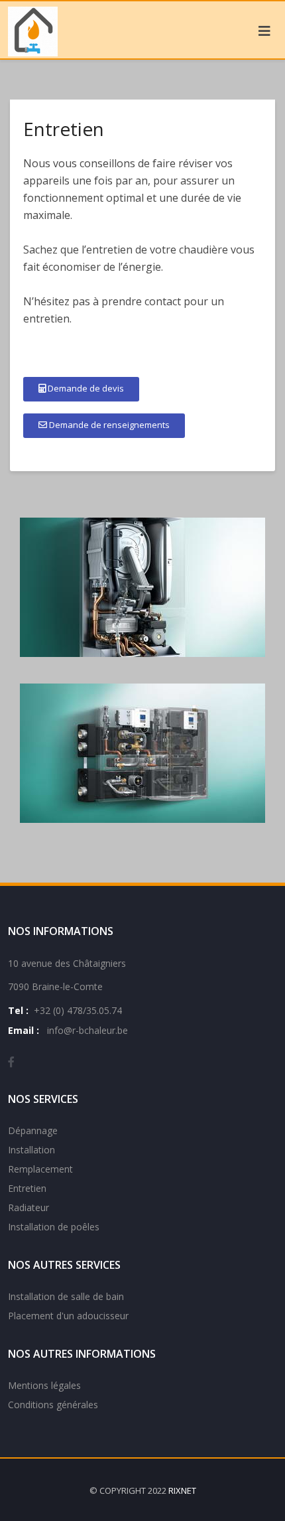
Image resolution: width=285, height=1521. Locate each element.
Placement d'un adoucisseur (68, 1315)
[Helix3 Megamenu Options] (264, 31)
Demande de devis (85, 388)
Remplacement (40, 1169)
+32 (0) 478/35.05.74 (78, 1010)
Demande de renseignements (108, 425)
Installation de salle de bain (66, 1296)
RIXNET (182, 1490)
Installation (31, 1149)
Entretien (27, 1188)
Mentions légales (44, 1385)
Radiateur (28, 1207)
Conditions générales (53, 1404)
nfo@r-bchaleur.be (88, 1030)
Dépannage (33, 1130)
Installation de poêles (53, 1226)
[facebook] (11, 1061)
